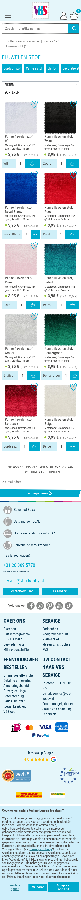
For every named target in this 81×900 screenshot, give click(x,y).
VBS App (9, 711)
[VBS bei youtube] (59, 606)
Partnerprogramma (16, 634)
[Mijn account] (64, 15)
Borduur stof (12, 68)
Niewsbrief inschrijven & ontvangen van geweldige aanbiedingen (40, 469)
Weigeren (37, 887)
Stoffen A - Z (51, 41)
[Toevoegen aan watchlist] (34, 104)
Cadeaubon (50, 629)
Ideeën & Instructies (56, 644)
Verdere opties (14, 887)
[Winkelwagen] (74, 15)
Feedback (60, 591)
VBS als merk (12, 639)
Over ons (9, 629)
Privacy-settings (14, 691)
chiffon (52, 68)
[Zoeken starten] (73, 28)
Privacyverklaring (41, 849)
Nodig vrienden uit (55, 634)
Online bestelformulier (19, 675)
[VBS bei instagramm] (40, 606)
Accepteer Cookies (63, 887)
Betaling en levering (17, 680)
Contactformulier (21, 591)
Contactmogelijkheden (58, 704)
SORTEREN (12, 92)
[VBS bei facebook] (30, 606)
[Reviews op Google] (40, 757)
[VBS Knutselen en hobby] (40, 10)
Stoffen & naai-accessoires (23, 41)
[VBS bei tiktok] (68, 606)
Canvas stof (34, 68)
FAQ (45, 650)
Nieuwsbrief (50, 639)
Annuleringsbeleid (16, 686)
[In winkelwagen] (32, 163)
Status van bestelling (57, 709)
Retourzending (13, 696)
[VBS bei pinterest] (49, 606)
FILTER (9, 85)
